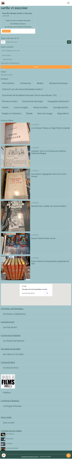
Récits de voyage (44, 113)
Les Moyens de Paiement (13, 341)
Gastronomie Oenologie (32, 101)
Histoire (5, 107)
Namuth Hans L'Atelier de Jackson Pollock (48, 206)
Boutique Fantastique (58, 83)
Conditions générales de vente (29, 456)
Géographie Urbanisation (58, 101)
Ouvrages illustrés (60, 107)
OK (69, 42)
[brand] (3, 2)
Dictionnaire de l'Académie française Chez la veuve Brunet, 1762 (29, 95)
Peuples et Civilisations (11, 113)
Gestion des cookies (45, 456)
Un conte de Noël (12, 448)
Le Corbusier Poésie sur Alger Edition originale (50, 128)
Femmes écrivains (9, 101)
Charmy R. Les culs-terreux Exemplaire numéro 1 (22, 89)
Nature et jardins (40, 107)
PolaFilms (7, 393)
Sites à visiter (8, 423)
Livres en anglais (21, 107)
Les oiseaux (10, 434)
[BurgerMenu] (68, 2)
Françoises (9, 438)
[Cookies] (4, 455)
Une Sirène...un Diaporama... (14, 314)
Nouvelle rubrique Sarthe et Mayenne (17, 13)
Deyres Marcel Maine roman (43, 238)
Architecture (25, 83)
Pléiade (29, 113)
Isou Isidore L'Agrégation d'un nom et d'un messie (48, 175)
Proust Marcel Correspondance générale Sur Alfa (50, 262)
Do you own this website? (28, 293)
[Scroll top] (68, 455)
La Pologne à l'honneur (12, 406)
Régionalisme (63, 113)
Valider (36, 67)
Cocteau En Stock (10, 368)
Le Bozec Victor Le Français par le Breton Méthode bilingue (48, 152)
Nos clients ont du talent (13, 354)
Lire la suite (6, 31)
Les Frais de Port (10, 327)
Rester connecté (7, 59)
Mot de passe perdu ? (14, 63)
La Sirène (9, 443)
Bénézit (40, 83)
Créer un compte (5, 63)
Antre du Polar (8, 83)
